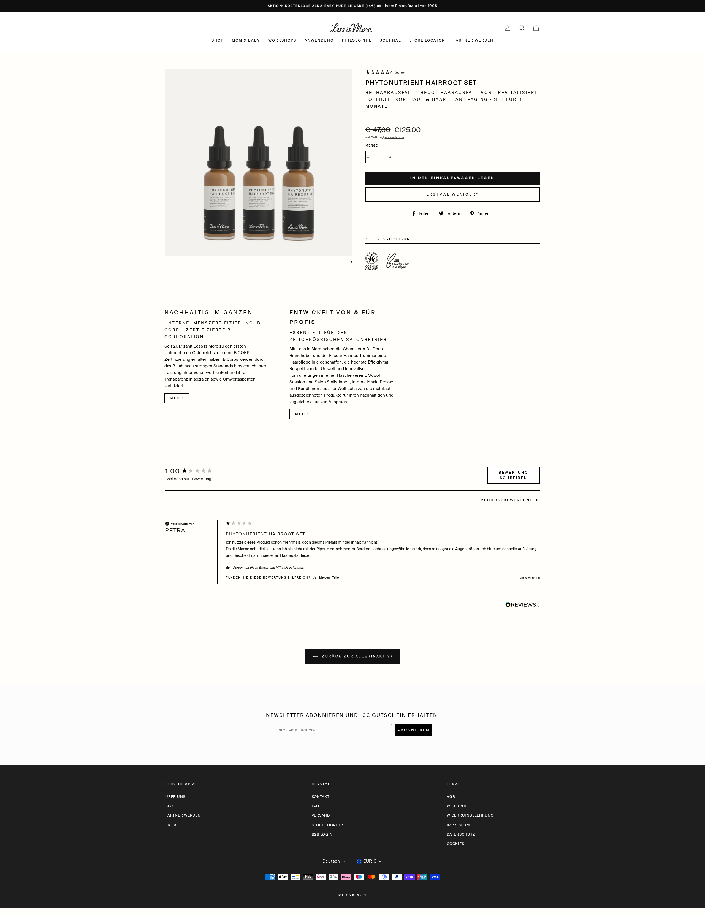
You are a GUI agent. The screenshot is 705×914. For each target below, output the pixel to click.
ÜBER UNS (175, 796)
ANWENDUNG (319, 40)
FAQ (315, 806)
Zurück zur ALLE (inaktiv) (356, 656)
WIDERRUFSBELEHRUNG (470, 815)
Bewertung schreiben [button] (513, 475)
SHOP (218, 40)
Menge (371, 145)
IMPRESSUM (458, 825)
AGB (451, 796)
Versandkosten (394, 137)
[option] (352, 6)
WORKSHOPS (282, 40)
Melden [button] (324, 577)
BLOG (170, 806)
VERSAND (321, 815)
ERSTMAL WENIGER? (452, 194)
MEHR (176, 398)
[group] (194, 471)
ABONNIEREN (413, 730)
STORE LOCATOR (427, 40)
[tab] (510, 501)
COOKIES (455, 843)
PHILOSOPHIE (357, 40)
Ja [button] (314, 577)
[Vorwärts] (348, 260)
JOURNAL (390, 40)
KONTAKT (320, 796)
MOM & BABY (246, 40)
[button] (452, 73)
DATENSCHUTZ (461, 834)
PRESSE (172, 825)
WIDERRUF (457, 806)
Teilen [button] (336, 577)
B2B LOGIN (322, 834)
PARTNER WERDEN (473, 40)
